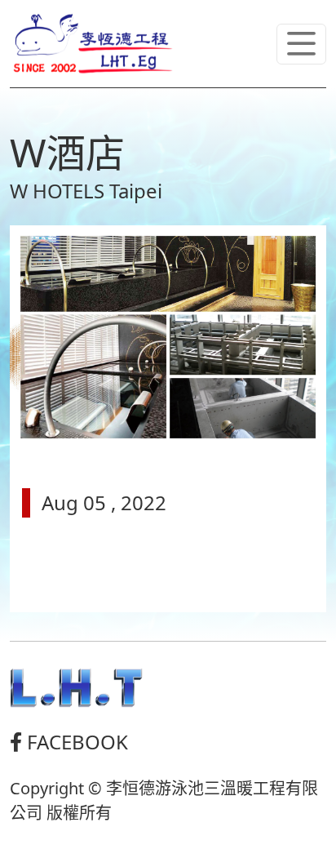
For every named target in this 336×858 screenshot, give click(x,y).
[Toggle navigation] (301, 44)
